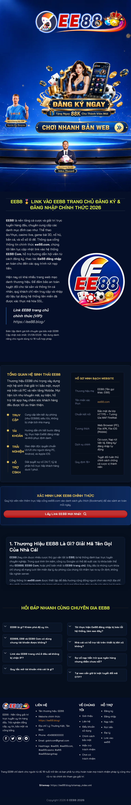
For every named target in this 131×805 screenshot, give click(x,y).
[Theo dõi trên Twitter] (13, 739)
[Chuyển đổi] (5, 626)
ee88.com (104, 401)
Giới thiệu (87, 716)
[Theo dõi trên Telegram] (26, 739)
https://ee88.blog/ (29, 321)
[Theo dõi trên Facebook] (6, 739)
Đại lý (107, 732)
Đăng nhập (110, 716)
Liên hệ (86, 721)
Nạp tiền (108, 721)
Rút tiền (108, 727)
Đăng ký (108, 711)
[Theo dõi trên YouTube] (19, 739)
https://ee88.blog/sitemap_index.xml (71, 785)
